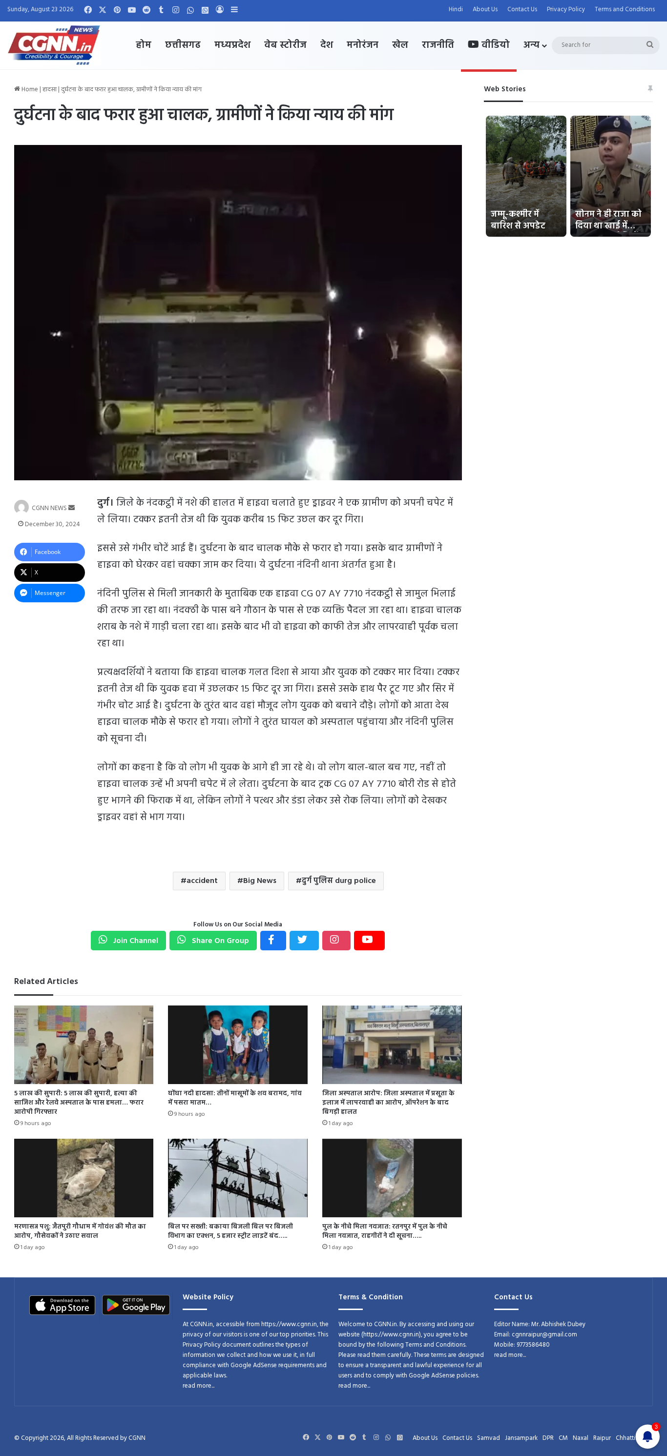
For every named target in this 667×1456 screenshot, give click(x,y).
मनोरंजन (362, 45)
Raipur (602, 1438)
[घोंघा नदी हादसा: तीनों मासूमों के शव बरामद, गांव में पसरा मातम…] (238, 1044)
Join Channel (134, 941)
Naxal (580, 1438)
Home (29, 89)
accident (202, 881)
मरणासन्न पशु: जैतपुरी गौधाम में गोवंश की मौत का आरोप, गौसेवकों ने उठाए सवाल (80, 1231)
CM (563, 1438)
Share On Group (219, 941)
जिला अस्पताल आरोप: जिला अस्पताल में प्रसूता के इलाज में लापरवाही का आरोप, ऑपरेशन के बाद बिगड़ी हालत (388, 1103)
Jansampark (521, 1438)
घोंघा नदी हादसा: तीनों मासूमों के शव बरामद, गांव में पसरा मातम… (235, 1098)
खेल (400, 45)
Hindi (456, 9)
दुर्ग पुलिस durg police (339, 881)
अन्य (531, 45)
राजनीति (438, 45)
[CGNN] (54, 45)
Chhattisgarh (633, 1438)
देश (326, 45)
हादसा (49, 89)
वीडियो (494, 45)
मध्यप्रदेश (232, 45)
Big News (259, 881)
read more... (198, 1386)
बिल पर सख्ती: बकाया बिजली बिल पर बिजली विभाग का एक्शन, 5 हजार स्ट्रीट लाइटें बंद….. (230, 1231)
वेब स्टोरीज (285, 45)
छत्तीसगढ (183, 45)
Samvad (488, 1438)
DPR (548, 1438)
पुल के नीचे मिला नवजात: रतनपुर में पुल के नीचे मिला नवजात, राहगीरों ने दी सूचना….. (384, 1231)
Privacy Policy (566, 9)
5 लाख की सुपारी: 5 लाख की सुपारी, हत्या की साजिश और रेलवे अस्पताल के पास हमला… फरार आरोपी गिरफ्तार (79, 1103)
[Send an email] (71, 508)
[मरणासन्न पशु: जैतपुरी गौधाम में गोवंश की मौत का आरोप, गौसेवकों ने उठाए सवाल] (84, 1178)
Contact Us (522, 9)
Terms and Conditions (625, 9)
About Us (485, 9)
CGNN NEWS (49, 508)
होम (143, 45)
